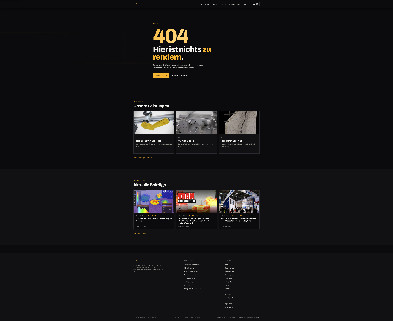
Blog (226, 264)
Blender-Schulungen (190, 275)
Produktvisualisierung (191, 271)
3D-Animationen (189, 268)
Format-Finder (229, 271)
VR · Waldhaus (229, 294)
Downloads (228, 278)
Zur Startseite (159, 75)
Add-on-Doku (229, 282)
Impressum (228, 304)
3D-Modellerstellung (190, 285)
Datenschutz (229, 307)
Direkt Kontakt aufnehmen (180, 75)
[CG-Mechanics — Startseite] (137, 4)
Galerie (227, 285)
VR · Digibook (229, 298)
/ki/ (244, 317)
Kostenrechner (229, 268)
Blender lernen (229, 275)
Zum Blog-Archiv (140, 233)
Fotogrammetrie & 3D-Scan (192, 289)
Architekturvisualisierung (191, 282)
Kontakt (255, 4)
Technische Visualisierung (192, 264)
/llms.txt (258, 317)
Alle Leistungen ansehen (143, 158)
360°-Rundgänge (189, 278)
